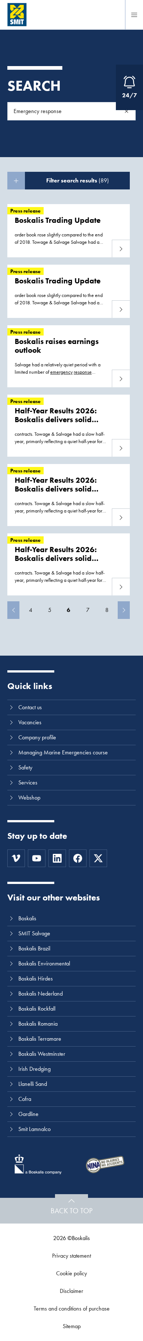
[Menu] (134, 14)
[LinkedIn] (57, 858)
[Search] (126, 111)
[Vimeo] (16, 858)
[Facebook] (78, 858)
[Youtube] (36, 858)
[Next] (124, 610)
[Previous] (13, 610)
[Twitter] (98, 858)
